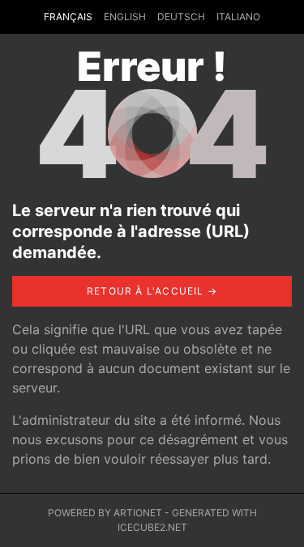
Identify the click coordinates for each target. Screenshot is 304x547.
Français (68, 17)
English (125, 17)
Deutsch (181, 17)
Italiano (238, 17)
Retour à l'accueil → (152, 291)
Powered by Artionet (105, 513)
